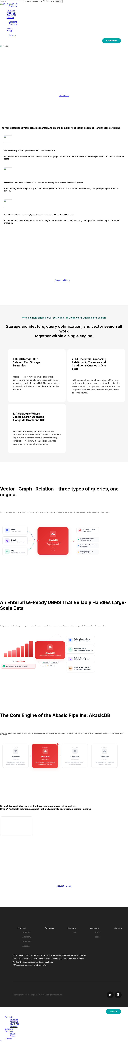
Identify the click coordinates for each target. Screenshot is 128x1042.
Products (22, 928)
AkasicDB (26, 937)
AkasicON (26, 941)
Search (59, 1)
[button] (1, 1041)
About (98, 932)
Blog (74, 932)
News (97, 937)
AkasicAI (26, 946)
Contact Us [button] (64, 95)
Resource (72, 928)
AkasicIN (26, 932)
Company (94, 928)
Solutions (49, 928)
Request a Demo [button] (62, 280)
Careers (118, 928)
